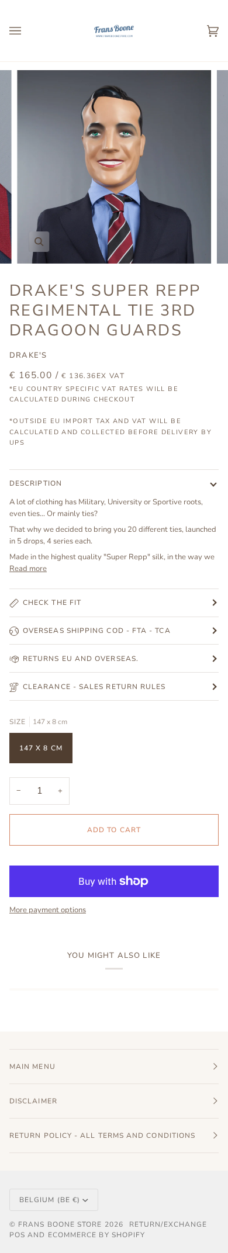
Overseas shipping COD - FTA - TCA (97, 630)
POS (17, 1235)
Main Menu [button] (32, 1066)
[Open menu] (26, 30)
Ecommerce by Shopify (97, 1235)
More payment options (47, 910)
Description (35, 483)
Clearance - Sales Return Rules (94, 686)
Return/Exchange (168, 1224)
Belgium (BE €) (49, 1199)
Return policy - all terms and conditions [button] (102, 1135)
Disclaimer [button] (33, 1101)
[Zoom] (39, 241)
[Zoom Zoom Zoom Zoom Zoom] (114, 167)
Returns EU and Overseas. (81, 658)
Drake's (28, 355)
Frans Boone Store (60, 1224)
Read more (28, 568)
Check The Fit (52, 602)
